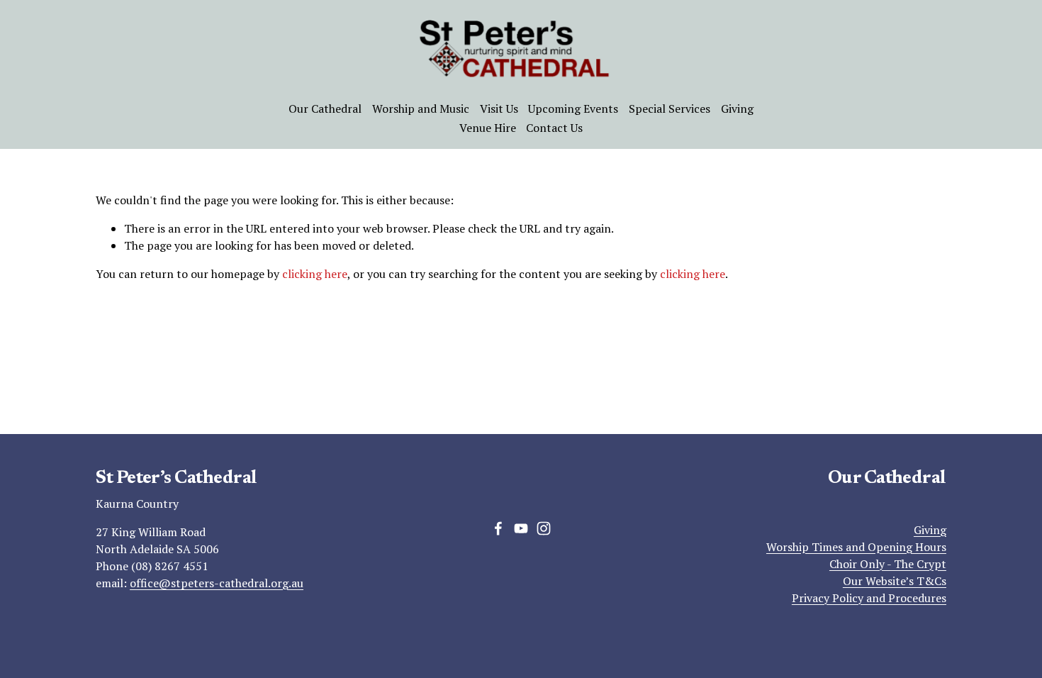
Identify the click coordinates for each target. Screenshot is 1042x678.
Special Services (669, 108)
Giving (737, 108)
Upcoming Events (573, 108)
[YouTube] (521, 528)
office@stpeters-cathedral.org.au (216, 583)
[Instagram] (544, 528)
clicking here (314, 274)
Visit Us (499, 108)
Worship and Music (420, 108)
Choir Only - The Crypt (887, 564)
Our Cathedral (325, 108)
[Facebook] (498, 528)
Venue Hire (487, 127)
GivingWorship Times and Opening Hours (856, 538)
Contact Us (554, 127)
